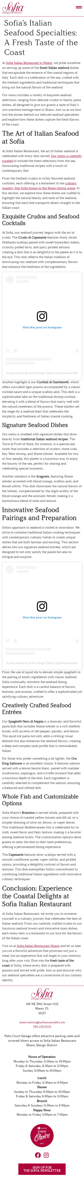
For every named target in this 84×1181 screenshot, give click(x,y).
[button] (66, 8)
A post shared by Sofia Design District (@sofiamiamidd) (42, 373)
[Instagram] (46, 1155)
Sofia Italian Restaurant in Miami (29, 63)
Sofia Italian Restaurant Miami (38, 946)
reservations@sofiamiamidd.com (42, 1022)
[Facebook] (38, 1155)
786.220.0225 (42, 1027)
